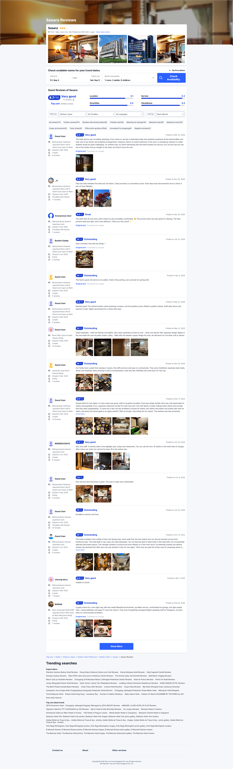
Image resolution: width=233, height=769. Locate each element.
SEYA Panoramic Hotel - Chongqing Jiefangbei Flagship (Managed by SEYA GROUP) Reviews (83, 705)
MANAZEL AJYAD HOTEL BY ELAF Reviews (139, 705)
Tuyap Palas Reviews (132, 687)
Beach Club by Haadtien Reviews (59, 679)
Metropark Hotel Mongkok (168, 690)
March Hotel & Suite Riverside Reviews (106, 709)
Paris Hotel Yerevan (54, 698)
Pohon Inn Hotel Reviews (165, 679)
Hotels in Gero (104, 657)
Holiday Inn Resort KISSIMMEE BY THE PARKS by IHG (162, 694)
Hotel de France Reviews (143, 679)
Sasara (115, 657)
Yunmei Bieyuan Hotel (54, 694)
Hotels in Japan (69, 657)
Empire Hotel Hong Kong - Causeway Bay (81, 694)
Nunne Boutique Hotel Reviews (132, 672)
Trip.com (49, 657)
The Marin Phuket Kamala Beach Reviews (62, 687)
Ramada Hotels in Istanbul (151, 709)
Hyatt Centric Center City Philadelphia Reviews (98, 683)
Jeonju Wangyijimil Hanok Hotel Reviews (62, 683)
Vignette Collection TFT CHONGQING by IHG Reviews (67, 709)
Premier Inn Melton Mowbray (111, 694)
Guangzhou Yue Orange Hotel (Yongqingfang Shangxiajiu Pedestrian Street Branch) (79, 690)
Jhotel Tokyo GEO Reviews (91, 687)
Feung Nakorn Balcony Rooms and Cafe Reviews (99, 672)
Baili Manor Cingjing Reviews (160, 676)
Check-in (53, 76)
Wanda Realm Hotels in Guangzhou (123, 713)
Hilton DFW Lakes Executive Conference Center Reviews (90, 676)
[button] (212, 4)
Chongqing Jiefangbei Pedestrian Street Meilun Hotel (135, 690)
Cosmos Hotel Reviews (113, 687)
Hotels (57, 657)
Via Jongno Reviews (131, 709)
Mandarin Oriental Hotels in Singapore (154, 713)
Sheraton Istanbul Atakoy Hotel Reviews (62, 672)
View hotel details (103, 32)
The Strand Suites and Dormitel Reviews (131, 676)
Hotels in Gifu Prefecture (87, 657)
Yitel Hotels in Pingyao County (95, 713)
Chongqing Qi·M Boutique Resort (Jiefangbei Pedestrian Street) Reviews (103, 679)
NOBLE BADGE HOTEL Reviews (172, 683)
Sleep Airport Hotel (132, 694)
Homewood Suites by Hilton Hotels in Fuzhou (64, 713)
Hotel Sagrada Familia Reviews (159, 672)
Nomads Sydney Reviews (56, 676)
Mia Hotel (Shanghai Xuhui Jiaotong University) (161, 687)
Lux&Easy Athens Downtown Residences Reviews (138, 683)
